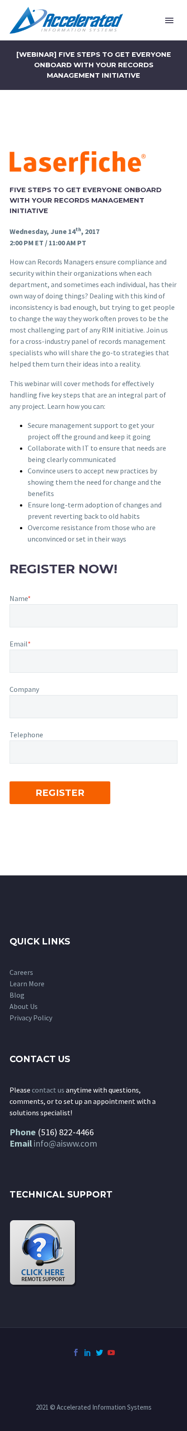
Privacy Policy (31, 1017)
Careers (21, 972)
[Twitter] (99, 1352)
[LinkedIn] (87, 1352)
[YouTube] (111, 1352)
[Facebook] (75, 1352)
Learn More (27, 983)
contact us (48, 1089)
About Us (24, 1006)
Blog (17, 994)
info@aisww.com (65, 1143)
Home (131, 34)
